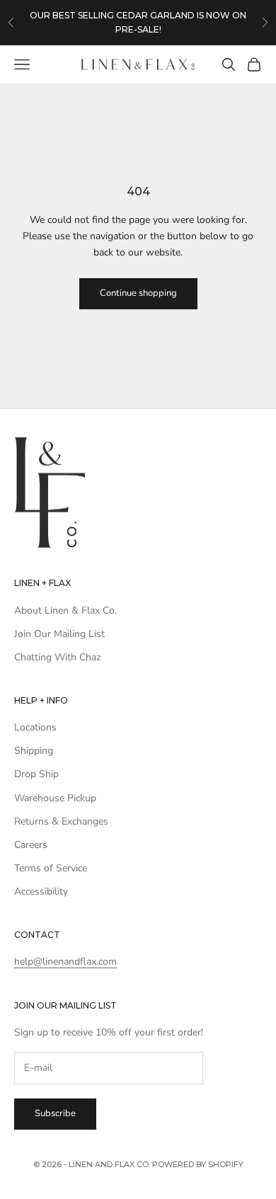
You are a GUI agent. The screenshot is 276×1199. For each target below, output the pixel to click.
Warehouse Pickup (55, 798)
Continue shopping (138, 293)
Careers (30, 844)
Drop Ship (36, 774)
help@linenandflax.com (65, 961)
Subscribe (55, 1113)
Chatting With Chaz (57, 657)
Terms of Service (50, 868)
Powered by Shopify (197, 1164)
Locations (35, 727)
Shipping (33, 750)
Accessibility (41, 891)
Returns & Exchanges (61, 821)
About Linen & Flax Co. (65, 610)
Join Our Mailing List (59, 634)
